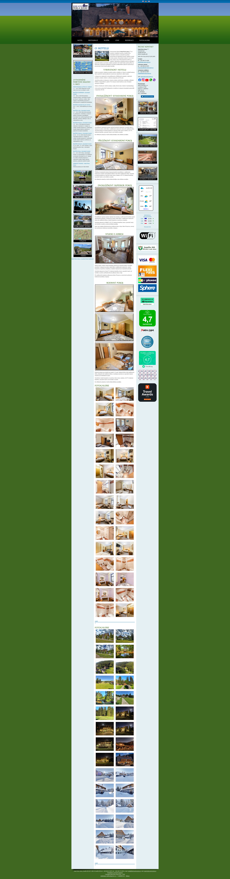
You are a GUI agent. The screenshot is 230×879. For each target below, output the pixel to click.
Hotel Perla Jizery (75, 259)
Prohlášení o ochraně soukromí (115, 872)
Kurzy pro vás (147, 227)
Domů (96, 45)
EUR (142, 218)
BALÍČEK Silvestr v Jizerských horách (82, 144)
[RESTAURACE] (93, 40)
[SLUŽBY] (106, 40)
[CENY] (117, 40)
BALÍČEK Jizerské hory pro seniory (81, 104)
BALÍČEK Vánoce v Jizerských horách (82, 133)
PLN (142, 223)
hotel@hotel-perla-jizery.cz (144, 73)
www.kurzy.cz (147, 215)
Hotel (99, 45)
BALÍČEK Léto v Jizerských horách (81, 110)
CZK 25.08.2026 (147, 216)
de (146, 1)
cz (143, 1)
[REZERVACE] (129, 40)
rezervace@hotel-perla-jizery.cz (145, 67)
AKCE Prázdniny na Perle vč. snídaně (82, 87)
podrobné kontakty (148, 96)
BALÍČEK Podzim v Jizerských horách (82, 122)
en (149, 1)
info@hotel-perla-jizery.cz (144, 62)
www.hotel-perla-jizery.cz (147, 76)
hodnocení (91, 259)
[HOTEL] (80, 40)
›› (95, 623)
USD (142, 221)
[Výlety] (82, 198)
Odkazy (127, 876)
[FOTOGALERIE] (145, 40)
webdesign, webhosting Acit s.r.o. (109, 876)
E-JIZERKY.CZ (121, 876)
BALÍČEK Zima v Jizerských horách (81, 151)
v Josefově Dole (84, 259)
